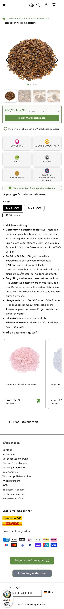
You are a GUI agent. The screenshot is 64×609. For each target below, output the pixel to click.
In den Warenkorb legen (32, 117)
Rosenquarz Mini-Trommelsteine (21, 384)
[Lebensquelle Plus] (31, 4)
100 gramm (12, 207)
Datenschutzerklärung (15, 458)
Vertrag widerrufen (34, 573)
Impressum (8, 454)
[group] (32, 60)
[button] (4, 5)
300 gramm (34, 207)
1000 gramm (13, 215)
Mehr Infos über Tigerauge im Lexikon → (33, 188)
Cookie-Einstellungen (15, 463)
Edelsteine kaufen (12, 494)
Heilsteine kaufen (12, 498)
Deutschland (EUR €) (22, 593)
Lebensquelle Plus (36, 604)
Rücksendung (10, 472)
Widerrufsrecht (11, 480)
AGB (5, 485)
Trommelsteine (16, 18)
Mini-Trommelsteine (39, 18)
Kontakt (7, 449)
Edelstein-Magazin (13, 489)
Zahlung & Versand (13, 467)
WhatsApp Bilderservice (16, 476)
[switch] (7, 604)
